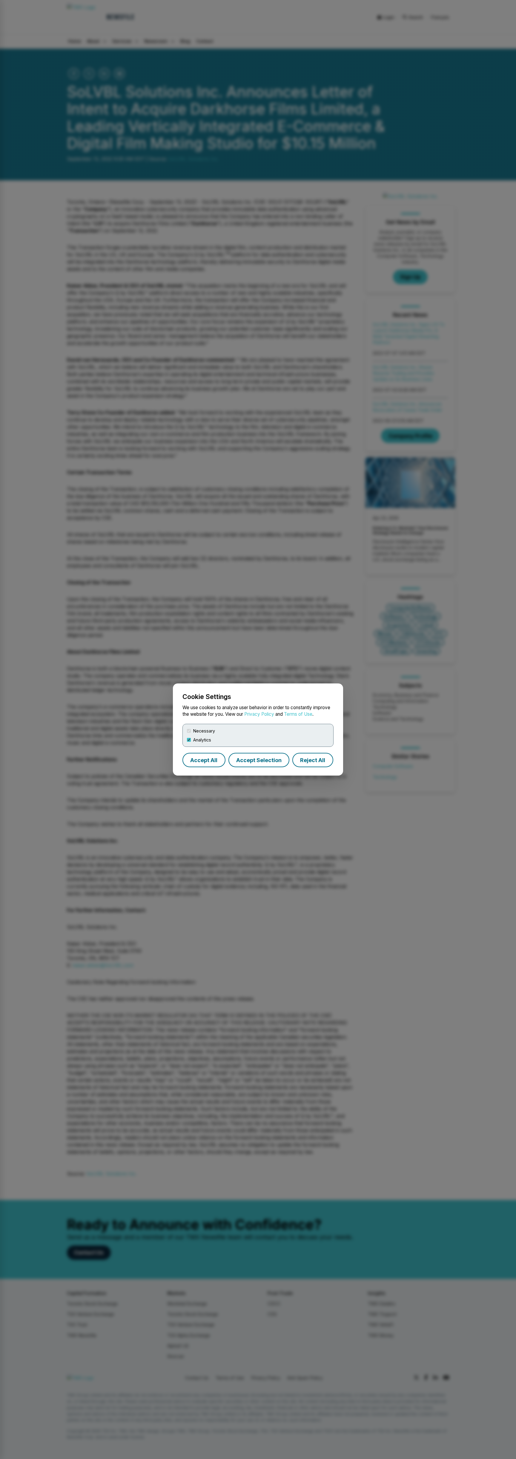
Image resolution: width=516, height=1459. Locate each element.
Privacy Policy (259, 714)
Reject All (312, 760)
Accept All (203, 760)
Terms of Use (298, 714)
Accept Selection (259, 760)
